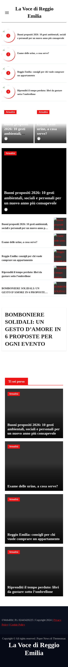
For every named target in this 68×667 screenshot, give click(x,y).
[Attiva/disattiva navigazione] (7, 13)
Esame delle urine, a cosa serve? (33, 53)
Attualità (10, 112)
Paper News (43, 638)
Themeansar (59, 638)
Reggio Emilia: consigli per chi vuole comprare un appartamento (33, 536)
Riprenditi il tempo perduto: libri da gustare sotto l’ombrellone (33, 589)
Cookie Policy (17, 624)
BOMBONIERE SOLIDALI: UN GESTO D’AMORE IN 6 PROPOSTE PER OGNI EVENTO (23, 292)
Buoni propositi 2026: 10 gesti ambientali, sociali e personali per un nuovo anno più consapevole (32, 198)
